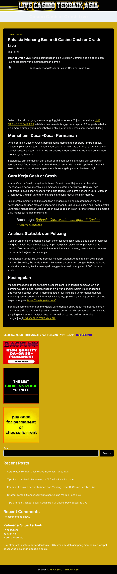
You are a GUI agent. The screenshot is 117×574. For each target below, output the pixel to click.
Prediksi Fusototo (13, 537)
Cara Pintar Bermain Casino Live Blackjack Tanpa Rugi (38, 471)
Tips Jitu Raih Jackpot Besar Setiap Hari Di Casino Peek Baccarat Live (47, 502)
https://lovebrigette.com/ (41, 300)
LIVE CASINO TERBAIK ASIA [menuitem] (39, 318)
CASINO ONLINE (15, 34)
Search (7, 448)
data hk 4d (9, 533)
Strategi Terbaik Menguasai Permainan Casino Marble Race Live (44, 495)
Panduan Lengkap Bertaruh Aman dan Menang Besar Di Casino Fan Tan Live (51, 487)
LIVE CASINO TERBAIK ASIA (63, 569)
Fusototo (25, 545)
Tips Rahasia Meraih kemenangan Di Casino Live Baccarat (40, 479)
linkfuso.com (10, 529)
